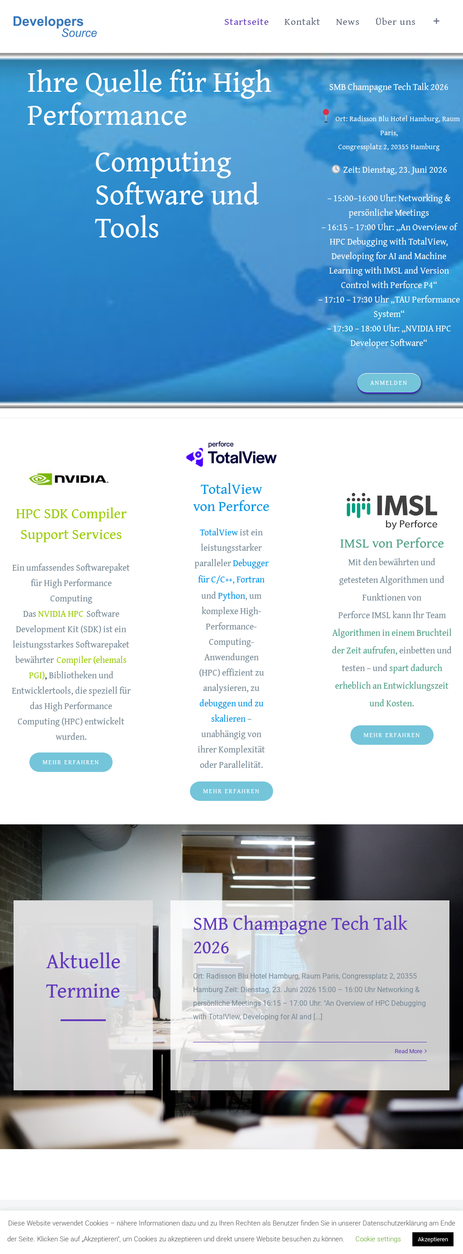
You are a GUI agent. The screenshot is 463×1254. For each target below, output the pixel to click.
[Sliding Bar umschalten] (436, 21)
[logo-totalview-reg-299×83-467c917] (231, 444)
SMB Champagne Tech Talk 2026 (300, 934)
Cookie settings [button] (378, 1239)
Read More (408, 1051)
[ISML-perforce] (392, 492)
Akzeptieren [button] (433, 1239)
